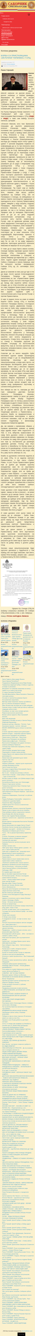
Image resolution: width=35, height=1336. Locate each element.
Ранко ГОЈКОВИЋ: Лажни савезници (13, 1317)
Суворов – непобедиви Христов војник (14, 1169)
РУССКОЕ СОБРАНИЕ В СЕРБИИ (12, 1218)
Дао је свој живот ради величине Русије (14, 874)
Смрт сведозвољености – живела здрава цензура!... (18, 1035)
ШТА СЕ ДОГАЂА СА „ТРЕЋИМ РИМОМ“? (15, 1124)
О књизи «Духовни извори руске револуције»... (16, 731)
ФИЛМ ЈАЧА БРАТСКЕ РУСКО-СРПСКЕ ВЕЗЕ (16, 1166)
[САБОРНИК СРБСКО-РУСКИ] (17, 6)
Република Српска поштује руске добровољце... (17, 827)
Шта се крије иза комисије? (10, 1289)
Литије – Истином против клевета (12, 902)
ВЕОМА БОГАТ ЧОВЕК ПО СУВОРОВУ (14, 1141)
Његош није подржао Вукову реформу (14, 816)
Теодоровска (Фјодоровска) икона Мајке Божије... (17, 683)
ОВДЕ (31, 116)
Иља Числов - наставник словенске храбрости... (17, 1044)
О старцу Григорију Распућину (11, 692)
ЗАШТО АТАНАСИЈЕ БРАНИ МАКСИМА (14, 1173)
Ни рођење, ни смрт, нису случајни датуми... (15, 711)
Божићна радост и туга (9, 1147)
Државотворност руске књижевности (13, 853)
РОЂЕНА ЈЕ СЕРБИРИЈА (10, 1190)
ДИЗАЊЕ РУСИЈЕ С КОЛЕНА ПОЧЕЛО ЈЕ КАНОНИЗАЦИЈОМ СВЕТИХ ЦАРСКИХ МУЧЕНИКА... (15, 995)
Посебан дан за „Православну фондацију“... (15, 1025)
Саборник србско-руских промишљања (14, 963)
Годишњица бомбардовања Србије (13, 1027)
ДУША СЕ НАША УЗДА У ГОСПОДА (13, 1136)
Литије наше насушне (8, 915)
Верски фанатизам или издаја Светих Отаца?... (16, 825)
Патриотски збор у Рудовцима (11, 802)
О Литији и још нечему (9, 917)
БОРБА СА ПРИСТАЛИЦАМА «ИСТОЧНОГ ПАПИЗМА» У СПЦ (16, 56)
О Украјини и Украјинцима (10, 950)
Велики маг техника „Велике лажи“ (12, 885)
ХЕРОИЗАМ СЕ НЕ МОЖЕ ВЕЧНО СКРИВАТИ (16, 977)
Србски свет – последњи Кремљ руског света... (16, 941)
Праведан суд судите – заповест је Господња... (16, 829)
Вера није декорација (8, 718)
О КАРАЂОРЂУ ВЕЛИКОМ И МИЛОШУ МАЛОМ (16, 1083)
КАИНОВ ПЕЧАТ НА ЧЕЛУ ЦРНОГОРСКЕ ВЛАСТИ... (18, 1117)
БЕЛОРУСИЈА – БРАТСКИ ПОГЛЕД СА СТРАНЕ (16, 1171)
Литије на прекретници (9, 904)
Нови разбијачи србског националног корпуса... (16, 812)
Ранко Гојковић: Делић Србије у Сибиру (14, 1227)
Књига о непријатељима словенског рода (15, 1188)
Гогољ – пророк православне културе (13, 879)
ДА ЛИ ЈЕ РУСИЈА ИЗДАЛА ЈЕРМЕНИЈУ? (15, 1055)
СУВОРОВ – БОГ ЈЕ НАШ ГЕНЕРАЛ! (13, 973)
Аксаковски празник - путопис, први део (14, 726)
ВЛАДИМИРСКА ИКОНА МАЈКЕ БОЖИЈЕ (14, 1010)
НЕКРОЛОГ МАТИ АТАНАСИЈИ (11, 1081)
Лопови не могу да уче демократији (13, 954)
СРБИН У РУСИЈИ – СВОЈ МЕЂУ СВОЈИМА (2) (16, 1209)
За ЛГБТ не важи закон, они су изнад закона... (16, 909)
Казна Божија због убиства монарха (13, 814)
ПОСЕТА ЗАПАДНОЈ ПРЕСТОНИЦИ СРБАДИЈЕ (16, 1152)
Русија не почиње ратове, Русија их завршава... (16, 952)
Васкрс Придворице (8, 978)
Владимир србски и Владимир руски (13, 838)
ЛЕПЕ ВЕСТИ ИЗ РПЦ (9, 943)
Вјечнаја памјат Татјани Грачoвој (12, 883)
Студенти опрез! (7, 761)
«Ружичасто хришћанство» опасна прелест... (16, 862)
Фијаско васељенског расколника (12, 713)
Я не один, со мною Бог (9, 1070)
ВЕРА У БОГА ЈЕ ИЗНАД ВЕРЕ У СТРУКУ (14, 1130)
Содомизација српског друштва (11, 1033)
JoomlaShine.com (27, 1331)
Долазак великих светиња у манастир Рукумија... (17, 808)
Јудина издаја (6, 748)
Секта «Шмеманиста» (9, 887)
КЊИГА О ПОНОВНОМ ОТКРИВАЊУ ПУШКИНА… (17, 1167)
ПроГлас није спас (8, 759)
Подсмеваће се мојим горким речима (13, 752)
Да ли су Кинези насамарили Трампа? (14, 703)
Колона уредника (11, 64)
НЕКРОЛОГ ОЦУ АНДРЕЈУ (10, 1079)
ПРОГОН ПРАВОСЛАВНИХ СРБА (12, 1145)
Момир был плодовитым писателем (13, 1143)
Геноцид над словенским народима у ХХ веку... (16, 746)
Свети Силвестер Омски (9, 767)
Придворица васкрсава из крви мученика (14, 988)
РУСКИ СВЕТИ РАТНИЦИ (10, 1085)
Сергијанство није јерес (9, 840)
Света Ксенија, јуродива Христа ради (13, 750)
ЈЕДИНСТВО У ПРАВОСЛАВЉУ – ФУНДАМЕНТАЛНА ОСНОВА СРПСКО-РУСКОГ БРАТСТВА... (16, 1212)
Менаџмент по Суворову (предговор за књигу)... (17, 688)
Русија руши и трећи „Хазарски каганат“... (15, 948)
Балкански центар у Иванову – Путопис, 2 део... (17, 724)
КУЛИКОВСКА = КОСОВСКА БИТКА (13, 1207)
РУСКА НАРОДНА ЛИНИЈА (18, 616)
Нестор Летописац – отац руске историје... (15, 866)
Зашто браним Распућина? (10, 681)
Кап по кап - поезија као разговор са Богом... (16, 773)
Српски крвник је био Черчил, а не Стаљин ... (16, 1196)
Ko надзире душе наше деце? (11, 872)
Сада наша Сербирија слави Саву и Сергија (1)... (17, 789)
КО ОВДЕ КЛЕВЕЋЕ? (8, 1046)
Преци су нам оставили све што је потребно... (16, 810)
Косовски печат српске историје (12, 1186)
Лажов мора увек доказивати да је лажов (14, 758)
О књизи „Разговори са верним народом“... (15, 836)
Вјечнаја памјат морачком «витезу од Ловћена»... (17, 701)
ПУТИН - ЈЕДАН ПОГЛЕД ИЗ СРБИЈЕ (13, 1216)
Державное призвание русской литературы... (16, 864)
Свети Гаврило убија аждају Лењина (13, 679)
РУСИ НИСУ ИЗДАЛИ (8, 1201)
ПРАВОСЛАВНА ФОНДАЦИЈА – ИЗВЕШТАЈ (15, 1065)
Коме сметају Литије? (8, 881)
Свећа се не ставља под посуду (12, 690)
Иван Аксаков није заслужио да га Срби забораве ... (18, 705)
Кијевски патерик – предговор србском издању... (17, 733)
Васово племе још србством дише (12, 892)
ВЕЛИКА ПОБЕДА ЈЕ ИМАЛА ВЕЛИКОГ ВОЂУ (16, 1119)
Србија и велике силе (8, 846)
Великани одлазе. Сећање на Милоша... (14, 975)
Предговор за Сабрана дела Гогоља (13, 831)
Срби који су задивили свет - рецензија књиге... (16, 851)
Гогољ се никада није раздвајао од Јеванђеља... (17, 1023)
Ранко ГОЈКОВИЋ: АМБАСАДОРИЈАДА (14, 1323)
